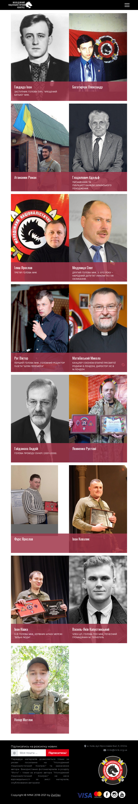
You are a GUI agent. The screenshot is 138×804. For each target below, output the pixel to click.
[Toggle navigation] (127, 5)
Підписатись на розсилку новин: (34, 746)
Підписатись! (57, 752)
